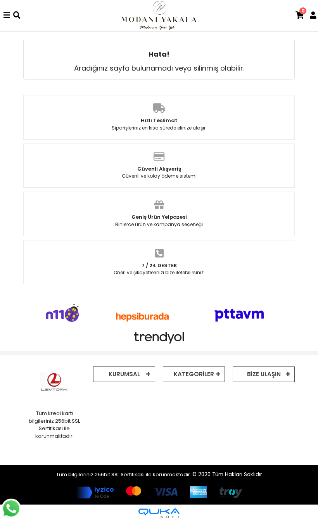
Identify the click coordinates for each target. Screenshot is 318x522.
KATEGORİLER (194, 374)
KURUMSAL (124, 374)
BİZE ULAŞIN (264, 374)
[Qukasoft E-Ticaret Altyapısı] (159, 513)
